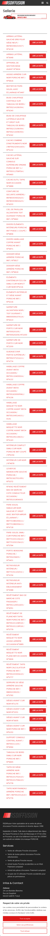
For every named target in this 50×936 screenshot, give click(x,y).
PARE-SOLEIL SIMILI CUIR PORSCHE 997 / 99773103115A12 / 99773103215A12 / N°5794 (15, 539)
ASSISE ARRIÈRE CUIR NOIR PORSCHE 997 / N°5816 (16, 77)
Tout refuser (25, 931)
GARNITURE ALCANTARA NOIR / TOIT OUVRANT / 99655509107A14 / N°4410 (15, 313)
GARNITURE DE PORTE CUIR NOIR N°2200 (14, 343)
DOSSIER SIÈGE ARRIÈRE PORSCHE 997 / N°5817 (15, 257)
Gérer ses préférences (25, 925)
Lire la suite (37, 42)
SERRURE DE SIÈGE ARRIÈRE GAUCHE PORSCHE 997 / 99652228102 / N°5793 (15, 688)
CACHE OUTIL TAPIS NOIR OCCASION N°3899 (15, 182)
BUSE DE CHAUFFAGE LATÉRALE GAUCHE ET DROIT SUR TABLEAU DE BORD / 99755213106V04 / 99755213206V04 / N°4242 (16, 125)
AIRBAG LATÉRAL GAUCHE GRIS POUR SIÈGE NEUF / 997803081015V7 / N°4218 (15, 42)
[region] (25, 917)
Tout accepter (25, 919)
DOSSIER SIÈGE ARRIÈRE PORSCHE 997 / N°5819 (15, 268)
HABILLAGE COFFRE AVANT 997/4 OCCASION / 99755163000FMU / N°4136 (15, 391)
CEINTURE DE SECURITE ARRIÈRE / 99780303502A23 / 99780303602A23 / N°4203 (15, 197)
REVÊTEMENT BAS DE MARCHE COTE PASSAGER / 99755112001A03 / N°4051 (16, 601)
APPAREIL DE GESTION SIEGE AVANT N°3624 (13, 66)
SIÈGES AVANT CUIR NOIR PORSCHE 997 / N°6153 (15, 729)
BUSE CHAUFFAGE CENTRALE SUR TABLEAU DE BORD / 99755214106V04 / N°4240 (15, 104)
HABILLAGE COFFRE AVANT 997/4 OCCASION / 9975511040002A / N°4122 (15, 372)
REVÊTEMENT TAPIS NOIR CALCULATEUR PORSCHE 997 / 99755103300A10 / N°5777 (15, 670)
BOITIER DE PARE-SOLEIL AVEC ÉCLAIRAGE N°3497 (15, 89)
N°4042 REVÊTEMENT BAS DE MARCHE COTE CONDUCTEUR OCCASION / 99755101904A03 (16, 493)
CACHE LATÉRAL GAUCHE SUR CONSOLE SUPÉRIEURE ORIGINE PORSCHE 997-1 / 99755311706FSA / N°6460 (16, 165)
